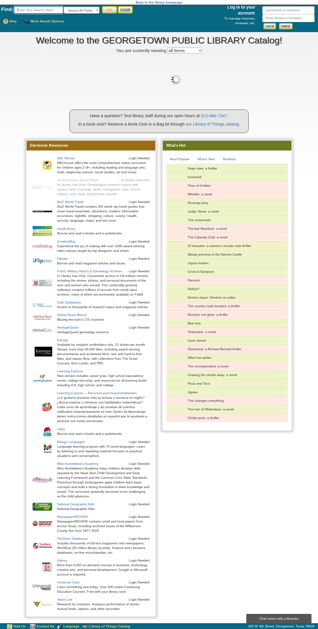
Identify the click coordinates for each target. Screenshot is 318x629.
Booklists (229, 159)
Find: (7, 9)
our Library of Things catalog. (213, 124)
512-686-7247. (214, 115)
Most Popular (179, 159)
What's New (206, 159)
